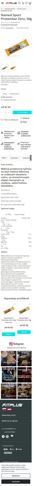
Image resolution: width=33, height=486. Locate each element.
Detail (8, 334)
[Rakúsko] (9, 409)
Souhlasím (16, 482)
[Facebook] (3, 436)
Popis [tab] (4, 158)
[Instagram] (7, 436)
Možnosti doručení (10, 100)
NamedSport (10, 28)
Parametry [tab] (14, 158)
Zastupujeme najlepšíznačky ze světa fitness (9, 145)
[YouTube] (12, 436)
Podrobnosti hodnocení (9, 25)
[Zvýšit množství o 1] (8, 112)
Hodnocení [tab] (27, 158)
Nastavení (16, 476)
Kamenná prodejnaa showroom (26, 133)
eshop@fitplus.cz (10, 429)
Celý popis (4, 84)
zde (13, 471)
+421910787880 (9, 432)
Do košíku (24, 112)
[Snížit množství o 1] (2, 112)
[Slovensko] (4, 409)
